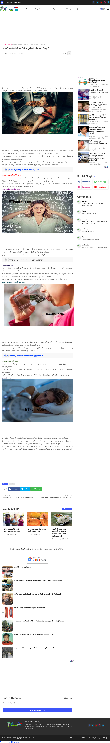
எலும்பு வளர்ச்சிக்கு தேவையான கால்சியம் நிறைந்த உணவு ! (23, 356)
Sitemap (104, 738)
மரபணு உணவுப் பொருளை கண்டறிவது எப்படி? (37, 530)
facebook (86, 182)
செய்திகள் (25, 9)
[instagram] (105, 2)
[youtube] (101, 2)
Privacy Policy (94, 738)
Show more (67, 509)
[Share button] (45, 489)
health (10, 44)
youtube (102, 187)
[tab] (26, 9)
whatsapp (102, 182)
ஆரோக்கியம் (55, 9)
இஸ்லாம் (80, 9)
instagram (86, 187)
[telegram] (108, 2)
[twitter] (97, 2)
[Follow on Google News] (37, 562)
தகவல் (89, 9)
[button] (102, 9)
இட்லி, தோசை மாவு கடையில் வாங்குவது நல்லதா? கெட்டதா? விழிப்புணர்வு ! (59, 532)
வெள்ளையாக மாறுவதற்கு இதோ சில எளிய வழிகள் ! (21, 170)
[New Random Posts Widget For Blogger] (72, 661)
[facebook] (93, 2)
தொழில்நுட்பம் (40, 9)
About (77, 738)
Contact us (84, 738)
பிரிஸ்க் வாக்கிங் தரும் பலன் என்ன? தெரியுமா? (12, 530)
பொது (68, 9)
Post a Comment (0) (37, 710)
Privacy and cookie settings (9, 742)
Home (4, 44)
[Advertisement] (37, 71)
